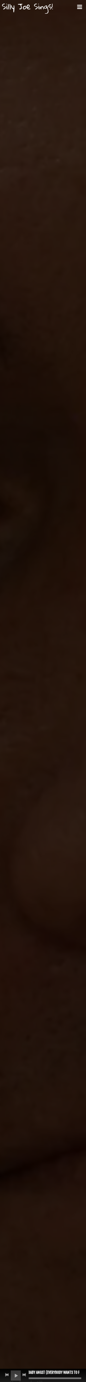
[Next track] (24, 1375)
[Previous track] (7, 1375)
